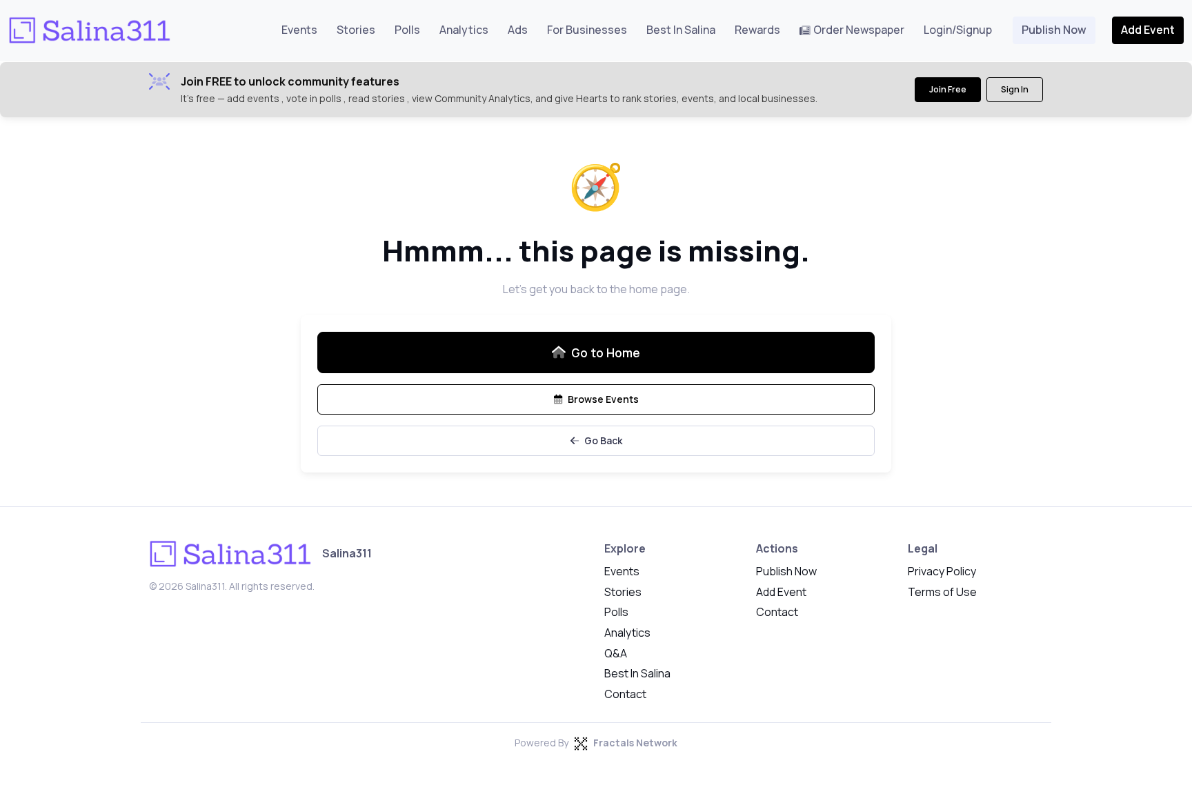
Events (299, 29)
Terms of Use (942, 591)
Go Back (603, 440)
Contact (625, 694)
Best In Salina (680, 29)
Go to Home (605, 352)
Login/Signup (958, 29)
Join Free (947, 89)
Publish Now (1054, 29)
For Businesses (587, 29)
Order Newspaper (858, 29)
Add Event (1148, 29)
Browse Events (603, 399)
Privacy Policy (942, 571)
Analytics (463, 29)
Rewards (757, 29)
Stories (356, 29)
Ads (518, 29)
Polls (407, 29)
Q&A (615, 653)
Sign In (1015, 89)
